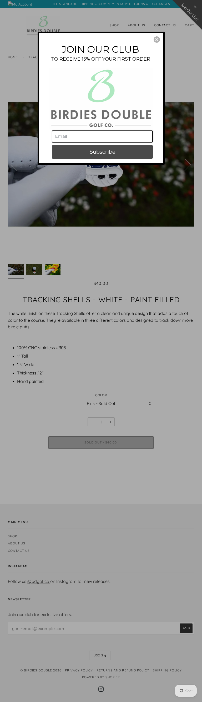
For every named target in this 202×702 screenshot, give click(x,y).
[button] (157, 39)
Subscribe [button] (102, 152)
